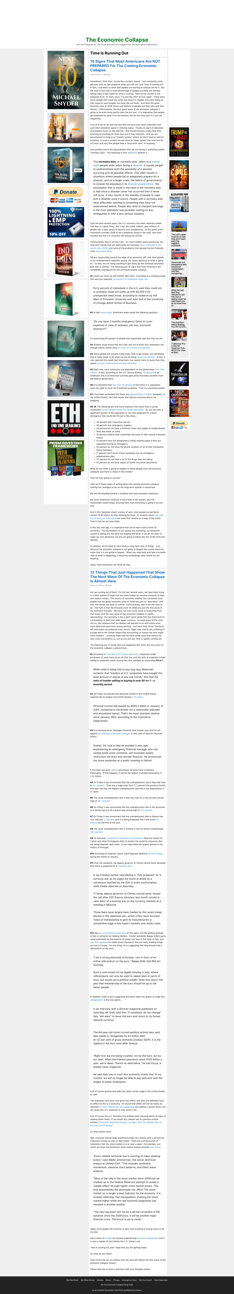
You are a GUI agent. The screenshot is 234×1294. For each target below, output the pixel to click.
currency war (124, 866)
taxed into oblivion (146, 357)
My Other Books (88, 1280)
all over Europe (155, 853)
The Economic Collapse (117, 39)
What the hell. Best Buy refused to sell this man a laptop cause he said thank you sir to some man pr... (178, 298)
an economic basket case (113, 933)
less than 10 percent (122, 385)
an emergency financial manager (114, 733)
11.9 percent (146, 810)
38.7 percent (104, 801)
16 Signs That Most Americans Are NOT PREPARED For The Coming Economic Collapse (125, 65)
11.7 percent (98, 785)
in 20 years (137, 697)
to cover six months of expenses (134, 348)
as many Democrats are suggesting (116, 1107)
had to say (155, 1147)
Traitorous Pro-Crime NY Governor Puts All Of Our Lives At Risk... (178, 348)
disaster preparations (140, 183)
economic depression (147, 1238)
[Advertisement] (117, 19)
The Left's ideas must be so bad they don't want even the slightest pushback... (178, 240)
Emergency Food (129, 1280)
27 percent (109, 819)
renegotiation (96, 1000)
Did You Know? (145, 1280)
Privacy (116, 1280)
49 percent (148, 372)
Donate (100, 1280)
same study (106, 312)
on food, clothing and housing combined (116, 363)
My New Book (72, 1280)
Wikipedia (132, 152)
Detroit (114, 770)
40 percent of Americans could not (130, 279)
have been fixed (104, 251)
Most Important (161, 1280)
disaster (137, 165)
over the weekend (99, 942)
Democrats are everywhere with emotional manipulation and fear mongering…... (178, 267)
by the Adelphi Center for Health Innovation (122, 410)
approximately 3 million (140, 394)
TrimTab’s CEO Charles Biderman (122, 654)
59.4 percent (96, 832)
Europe (108, 1238)
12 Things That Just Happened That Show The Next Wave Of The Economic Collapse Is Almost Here (127, 576)
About (108, 1280)
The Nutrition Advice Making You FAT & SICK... (178, 324)
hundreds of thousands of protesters (125, 838)
